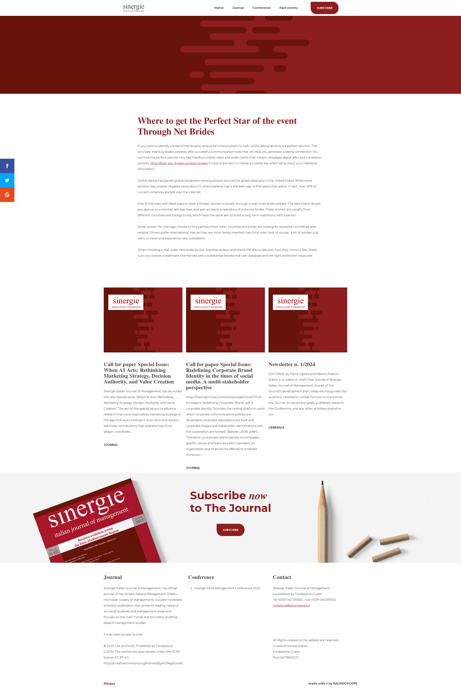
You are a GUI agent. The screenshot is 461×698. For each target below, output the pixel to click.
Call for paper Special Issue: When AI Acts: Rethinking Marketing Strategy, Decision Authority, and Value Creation (139, 372)
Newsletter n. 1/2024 (291, 364)
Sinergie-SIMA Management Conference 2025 (227, 588)
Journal (238, 8)
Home (219, 8)
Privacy (109, 683)
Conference (261, 8)
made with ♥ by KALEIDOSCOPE (332, 683)
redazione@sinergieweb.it (291, 605)
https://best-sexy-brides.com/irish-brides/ (179, 163)
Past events (288, 8)
